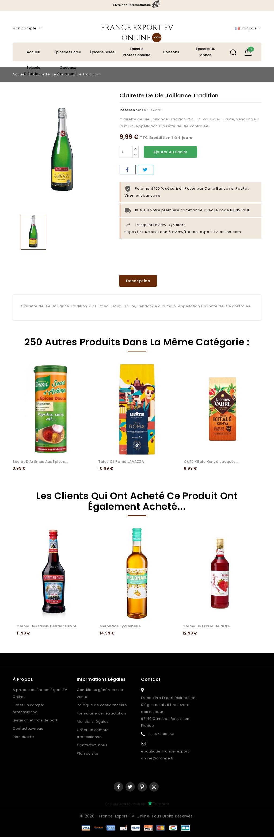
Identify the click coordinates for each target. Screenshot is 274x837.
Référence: (130, 110)
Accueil (33, 52)
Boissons (171, 52)
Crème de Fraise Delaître (206, 626)
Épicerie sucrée (67, 52)
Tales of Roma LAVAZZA (121, 461)
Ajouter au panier (170, 152)
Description (138, 281)
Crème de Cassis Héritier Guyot (47, 626)
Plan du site (23, 736)
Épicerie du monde (205, 52)
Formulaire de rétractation (101, 713)
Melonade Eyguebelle (120, 626)
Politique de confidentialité (102, 705)
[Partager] (127, 169)
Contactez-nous (28, 728)
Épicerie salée (102, 52)
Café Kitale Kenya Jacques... (211, 461)
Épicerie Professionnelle (137, 52)
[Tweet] (146, 169)
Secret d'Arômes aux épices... (40, 461)
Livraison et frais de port (35, 720)
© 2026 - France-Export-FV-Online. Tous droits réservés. (137, 816)
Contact (151, 679)
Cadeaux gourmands (67, 70)
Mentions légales (93, 721)
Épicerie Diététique (33, 70)
